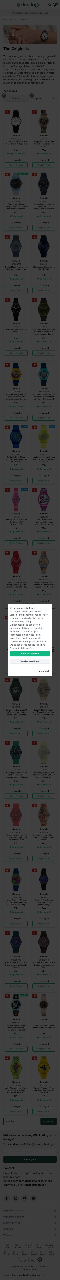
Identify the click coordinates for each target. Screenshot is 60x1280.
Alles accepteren (30, 653)
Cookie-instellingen (30, 661)
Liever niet (44, 671)
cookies (37, 614)
